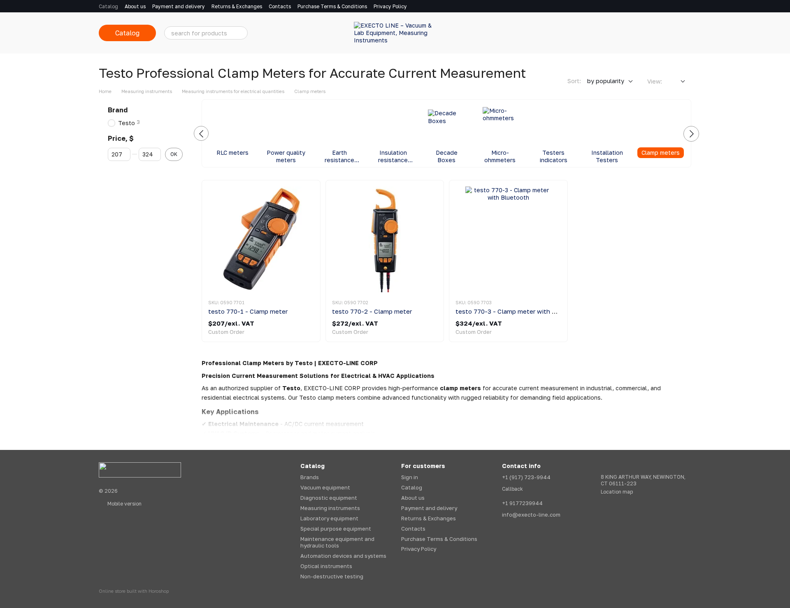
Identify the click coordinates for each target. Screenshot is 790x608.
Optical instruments (326, 566)
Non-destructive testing (331, 576)
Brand (118, 110)
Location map (617, 492)
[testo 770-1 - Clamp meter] (261, 239)
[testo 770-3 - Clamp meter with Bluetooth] (508, 239)
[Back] (201, 133)
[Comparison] (620, 33)
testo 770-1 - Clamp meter (248, 311)
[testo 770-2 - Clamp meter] (385, 239)
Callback (512, 489)
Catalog (108, 6)
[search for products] (241, 33)
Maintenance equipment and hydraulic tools (337, 542)
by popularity (605, 80)
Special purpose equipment (335, 528)
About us (135, 6)
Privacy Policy (390, 6)
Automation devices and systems (343, 555)
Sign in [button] (409, 477)
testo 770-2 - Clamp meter (372, 311)
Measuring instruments (330, 508)
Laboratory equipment (329, 518)
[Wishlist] (641, 33)
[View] (676, 81)
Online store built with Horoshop (134, 591)
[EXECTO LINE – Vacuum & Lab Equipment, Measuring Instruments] (140, 469)
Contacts (280, 6)
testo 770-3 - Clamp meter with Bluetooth (518, 311)
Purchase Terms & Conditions (332, 6)
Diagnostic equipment (328, 497)
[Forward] (691, 134)
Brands (309, 477)
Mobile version (124, 504)
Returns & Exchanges (236, 6)
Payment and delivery (178, 6)
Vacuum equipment (325, 487)
